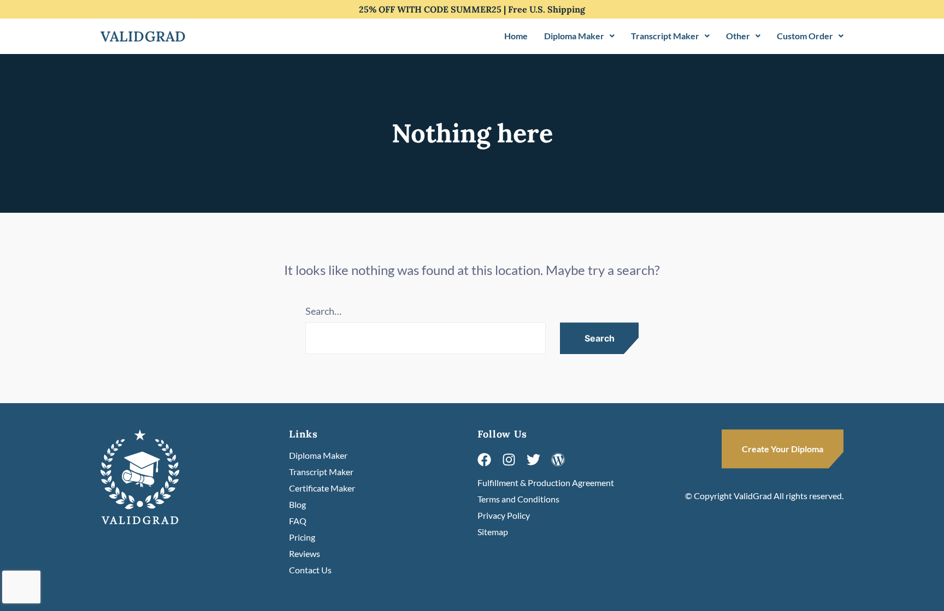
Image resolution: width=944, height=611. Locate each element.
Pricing (302, 537)
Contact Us (310, 570)
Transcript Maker (665, 36)
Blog (297, 504)
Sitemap (492, 531)
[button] (579, 36)
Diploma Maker (574, 36)
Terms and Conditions (518, 499)
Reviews (304, 553)
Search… (323, 311)
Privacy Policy (503, 515)
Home (516, 36)
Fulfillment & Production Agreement (545, 482)
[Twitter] (533, 459)
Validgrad (143, 36)
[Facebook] (484, 459)
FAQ (297, 521)
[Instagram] (509, 459)
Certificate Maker (322, 488)
